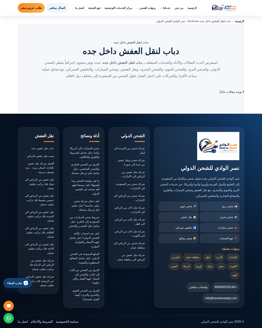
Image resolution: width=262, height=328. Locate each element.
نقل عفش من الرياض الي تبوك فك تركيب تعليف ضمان (39, 184)
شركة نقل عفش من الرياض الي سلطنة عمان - (130, 257)
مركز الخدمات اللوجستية (118, 7)
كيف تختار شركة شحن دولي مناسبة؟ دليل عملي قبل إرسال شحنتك (85, 205)
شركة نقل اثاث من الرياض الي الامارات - (130, 209)
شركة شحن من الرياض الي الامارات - (129, 197)
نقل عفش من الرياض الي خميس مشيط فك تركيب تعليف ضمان (39, 200)
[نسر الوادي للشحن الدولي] (224, 8)
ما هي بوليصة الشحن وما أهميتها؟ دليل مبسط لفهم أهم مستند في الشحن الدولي (85, 187)
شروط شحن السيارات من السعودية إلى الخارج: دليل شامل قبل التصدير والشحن (84, 221)
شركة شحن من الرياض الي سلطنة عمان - (129, 245)
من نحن (179, 7)
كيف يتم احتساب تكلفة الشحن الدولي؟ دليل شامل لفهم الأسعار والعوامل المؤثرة (84, 240)
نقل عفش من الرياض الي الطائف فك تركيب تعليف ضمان (39, 232)
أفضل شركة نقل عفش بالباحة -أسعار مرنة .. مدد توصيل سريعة (39, 168)
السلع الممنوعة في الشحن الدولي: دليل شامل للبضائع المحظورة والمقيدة (84, 258)
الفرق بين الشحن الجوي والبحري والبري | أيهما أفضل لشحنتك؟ (86, 295)
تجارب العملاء (14, 283)
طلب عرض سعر (31, 7)
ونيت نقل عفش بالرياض (40, 155)
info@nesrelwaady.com (221, 298)
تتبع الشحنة (94, 7)
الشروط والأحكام (42, 321)
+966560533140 (225, 287)
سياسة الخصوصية (67, 321)
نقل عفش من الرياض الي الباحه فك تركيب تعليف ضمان (39, 248)
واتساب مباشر (198, 287)
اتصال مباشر (57, 7)
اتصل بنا (79, 7)
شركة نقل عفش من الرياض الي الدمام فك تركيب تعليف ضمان (41, 265)
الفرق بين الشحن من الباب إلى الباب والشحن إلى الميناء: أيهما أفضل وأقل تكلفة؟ (84, 276)
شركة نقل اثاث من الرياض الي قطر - (130, 221)
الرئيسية (192, 7)
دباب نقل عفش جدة (42, 148)
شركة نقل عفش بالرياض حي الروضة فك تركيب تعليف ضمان (40, 281)
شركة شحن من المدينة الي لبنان (129, 150)
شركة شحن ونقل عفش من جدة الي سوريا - (131, 162)
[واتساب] (8, 318)
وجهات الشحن (148, 7)
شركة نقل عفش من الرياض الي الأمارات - (133, 174)
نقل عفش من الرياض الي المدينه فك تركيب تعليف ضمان (39, 216)
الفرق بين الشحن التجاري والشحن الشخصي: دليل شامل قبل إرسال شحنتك (85, 169)
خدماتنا (167, 7)
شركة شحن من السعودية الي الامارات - (130, 186)
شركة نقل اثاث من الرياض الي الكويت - (130, 233)
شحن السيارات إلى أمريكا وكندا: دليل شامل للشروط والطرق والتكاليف (84, 152)
